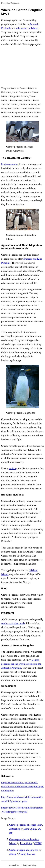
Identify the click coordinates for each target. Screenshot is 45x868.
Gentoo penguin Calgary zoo (23, 849)
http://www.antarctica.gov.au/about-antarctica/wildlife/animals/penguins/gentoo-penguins (22, 786)
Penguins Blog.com (10, 3)
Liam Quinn (30, 828)
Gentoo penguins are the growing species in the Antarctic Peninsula (21, 663)
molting (13, 468)
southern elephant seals (13, 623)
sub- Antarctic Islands (27, 28)
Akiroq (12, 853)
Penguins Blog (29, 864)
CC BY (38, 843)
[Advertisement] (22, 66)
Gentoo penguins (9, 164)
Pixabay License (26, 853)
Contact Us (14, 864)
